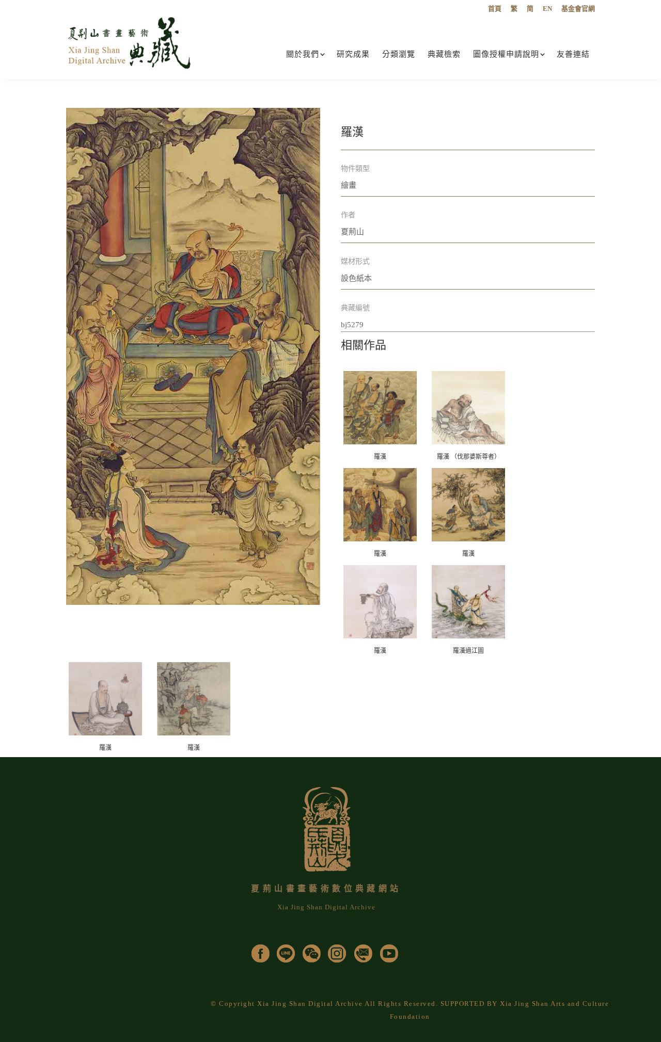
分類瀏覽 (398, 54)
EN (547, 8)
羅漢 (380, 456)
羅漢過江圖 (468, 650)
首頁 (494, 8)
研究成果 (353, 54)
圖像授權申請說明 (506, 54)
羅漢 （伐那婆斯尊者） (468, 456)
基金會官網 (578, 8)
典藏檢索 (444, 54)
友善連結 (573, 54)
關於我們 (302, 54)
